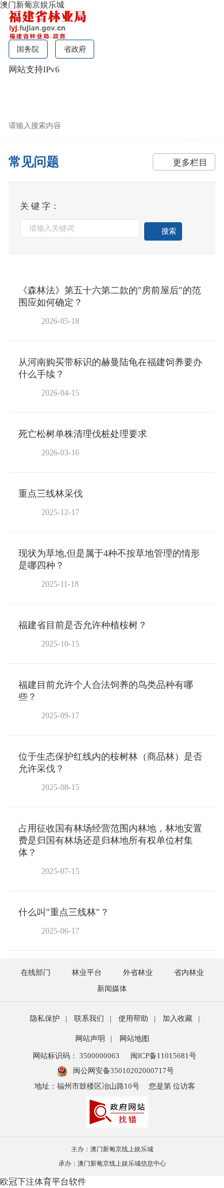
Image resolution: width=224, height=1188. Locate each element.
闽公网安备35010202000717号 (123, 1070)
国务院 (28, 49)
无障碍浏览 (193, 135)
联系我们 (89, 1018)
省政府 (75, 49)
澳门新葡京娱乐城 (32, 5)
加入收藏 (177, 1018)
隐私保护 (45, 1018)
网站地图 (134, 1038)
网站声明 (90, 1038)
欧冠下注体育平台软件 (43, 1181)
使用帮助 (133, 1018)
